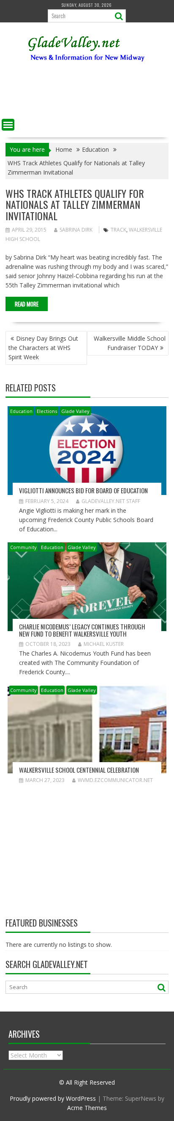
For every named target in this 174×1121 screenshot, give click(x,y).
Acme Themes (87, 1108)
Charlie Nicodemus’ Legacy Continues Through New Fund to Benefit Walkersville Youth (82, 630)
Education (21, 411)
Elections (47, 411)
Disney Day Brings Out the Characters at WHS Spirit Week (43, 347)
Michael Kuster (104, 644)
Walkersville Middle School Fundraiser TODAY (130, 343)
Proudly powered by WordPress (53, 1098)
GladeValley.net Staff (111, 501)
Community (23, 547)
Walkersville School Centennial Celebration (79, 769)
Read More (26, 304)
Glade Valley (75, 411)
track (118, 229)
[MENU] (8, 125)
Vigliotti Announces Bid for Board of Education (83, 490)
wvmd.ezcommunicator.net (115, 780)
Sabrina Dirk (76, 229)
